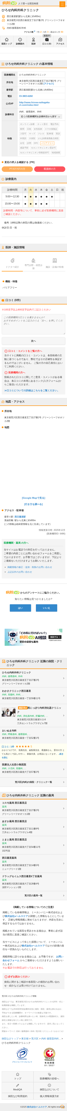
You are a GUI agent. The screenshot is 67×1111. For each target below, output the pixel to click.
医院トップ (7, 44)
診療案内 (20, 44)
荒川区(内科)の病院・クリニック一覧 (33, 782)
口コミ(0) (46, 44)
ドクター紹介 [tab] (12, 267)
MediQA (17, 1089)
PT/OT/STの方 (17, 168)
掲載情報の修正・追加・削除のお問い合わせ (29, 567)
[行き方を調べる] (33, 504)
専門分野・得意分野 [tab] (33, 267)
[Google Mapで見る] (33, 497)
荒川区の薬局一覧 (33, 895)
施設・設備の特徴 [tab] (55, 267)
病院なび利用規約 (17, 1096)
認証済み (23, 708)
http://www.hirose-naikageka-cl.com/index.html (34, 103)
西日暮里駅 (20, 516)
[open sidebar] (62, 4)
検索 (62, 1107)
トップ (17, 1078)
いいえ (46, 607)
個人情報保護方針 (49, 1096)
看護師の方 (50, 168)
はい (20, 607)
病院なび (9, 3)
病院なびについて (49, 1089)
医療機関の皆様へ (49, 1078)
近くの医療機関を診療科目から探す (39, 116)
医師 (33, 44)
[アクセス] (48, 83)
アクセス (60, 44)
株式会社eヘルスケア (16, 916)
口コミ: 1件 (8, 746)
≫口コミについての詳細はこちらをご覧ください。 (32, 390)
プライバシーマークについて (22, 1062)
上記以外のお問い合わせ (19, 572)
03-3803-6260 (26, 96)
